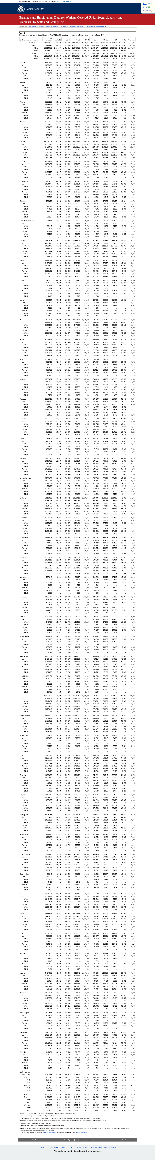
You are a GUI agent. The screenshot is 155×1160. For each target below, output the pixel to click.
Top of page (68, 1140)
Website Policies (111, 1147)
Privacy (78, 1147)
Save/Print (147, 11)
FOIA (58, 1147)
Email (145, 4)
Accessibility (50, 1147)
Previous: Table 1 (29, 1140)
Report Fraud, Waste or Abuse (93, 1147)
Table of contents (84, 1140)
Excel (145, 7)
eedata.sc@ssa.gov (50, 1132)
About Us (41, 1147)
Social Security (35, 9)
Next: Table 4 (127, 1140)
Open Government (68, 1147)
